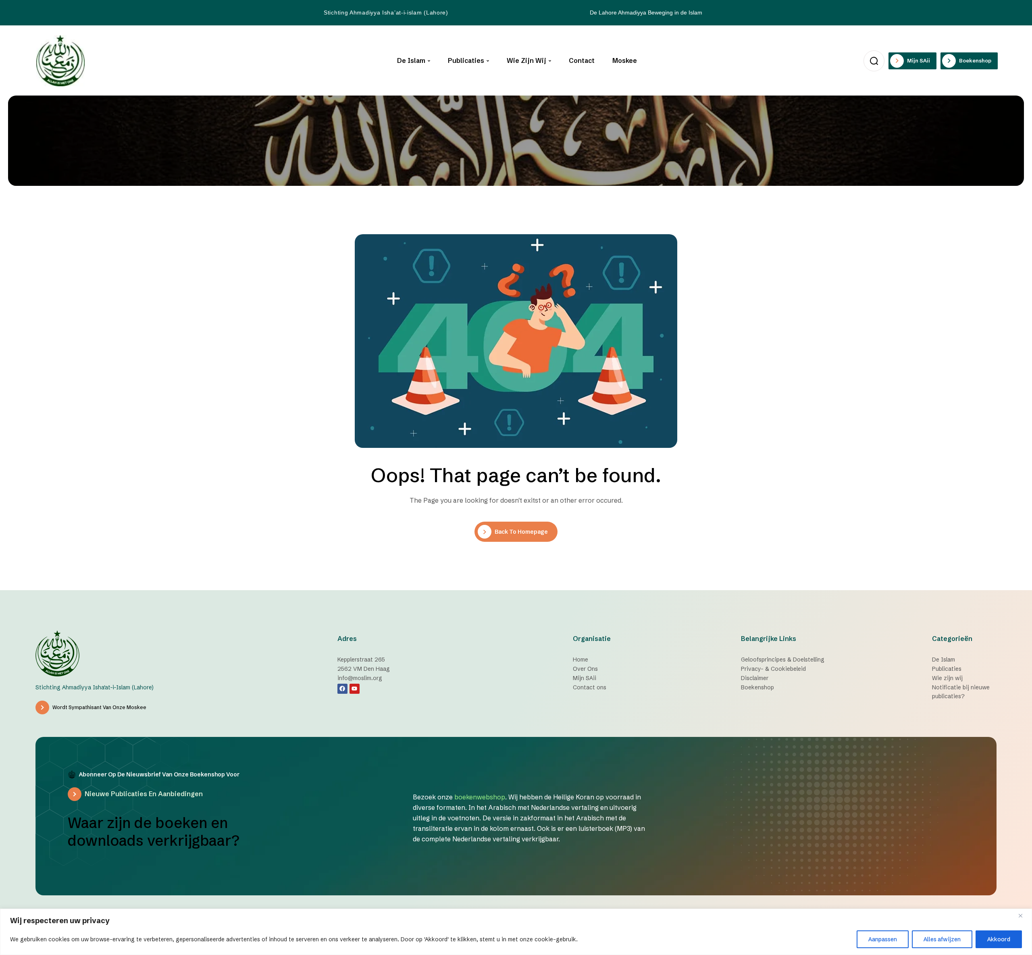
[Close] (1023, 915)
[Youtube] (355, 689)
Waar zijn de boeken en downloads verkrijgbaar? (153, 831)
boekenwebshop (479, 797)
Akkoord (998, 939)
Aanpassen (882, 939)
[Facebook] (342, 689)
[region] (516, 932)
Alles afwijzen (942, 939)
